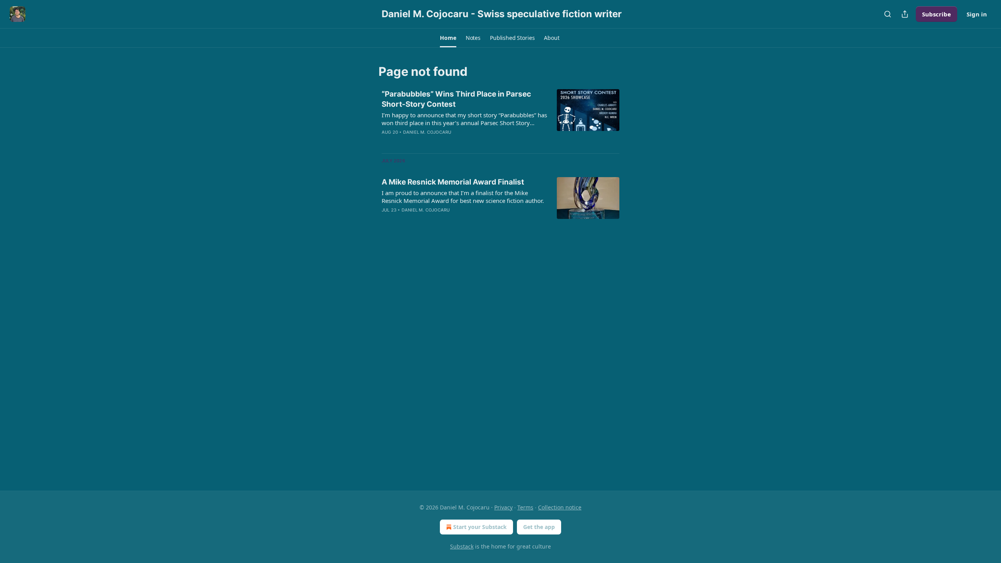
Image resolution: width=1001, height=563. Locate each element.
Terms (525, 507)
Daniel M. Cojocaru (427, 132)
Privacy (503, 507)
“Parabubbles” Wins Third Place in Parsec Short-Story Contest (456, 99)
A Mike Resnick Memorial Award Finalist (453, 182)
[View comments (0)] (439, 142)
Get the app (539, 527)
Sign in (977, 14)
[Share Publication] (905, 14)
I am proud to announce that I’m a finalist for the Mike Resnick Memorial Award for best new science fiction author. (463, 196)
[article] (500, 118)
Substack (462, 546)
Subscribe (936, 14)
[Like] (387, 142)
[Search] (887, 14)
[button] (448, 38)
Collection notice (559, 507)
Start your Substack (480, 527)
